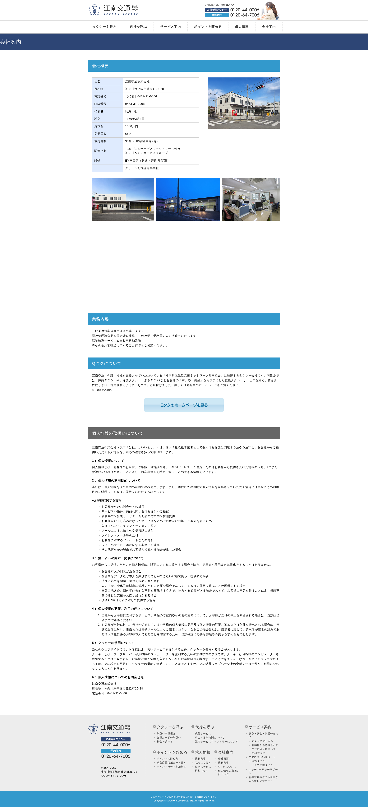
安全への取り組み (262, 741)
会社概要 (223, 758)
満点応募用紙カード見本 (171, 762)
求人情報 (242, 27)
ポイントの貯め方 (167, 758)
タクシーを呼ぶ (104, 27)
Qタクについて (227, 766)
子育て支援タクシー (264, 765)
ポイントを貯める (208, 27)
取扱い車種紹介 (166, 733)
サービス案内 (170, 27)
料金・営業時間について (210, 737)
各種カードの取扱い (169, 737)
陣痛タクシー (260, 761)
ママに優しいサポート (262, 757)
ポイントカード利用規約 (171, 766)
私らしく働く (203, 762)
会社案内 (269, 27)
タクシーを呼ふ (170, 727)
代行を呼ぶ (138, 27)
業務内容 (200, 758)
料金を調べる (165, 741)
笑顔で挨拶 (258, 753)
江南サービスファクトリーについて (216, 741)
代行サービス (203, 733)
